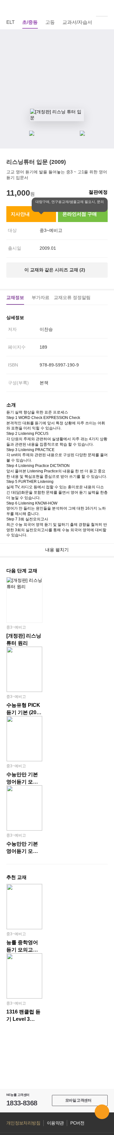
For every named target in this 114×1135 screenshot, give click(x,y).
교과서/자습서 (77, 22)
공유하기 (104, 54)
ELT (10, 22)
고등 (50, 22)
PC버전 (77, 1123)
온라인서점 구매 (79, 214)
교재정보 (15, 297)
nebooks (57, 8)
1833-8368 (21, 1103)
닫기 (70, 208)
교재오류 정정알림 (72, 297)
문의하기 (102, 1111)
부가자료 (40, 297)
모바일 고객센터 (78, 1100)
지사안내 (20, 214)
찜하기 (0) (104, 39)
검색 (104, 8)
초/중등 (30, 22)
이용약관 (55, 1123)
